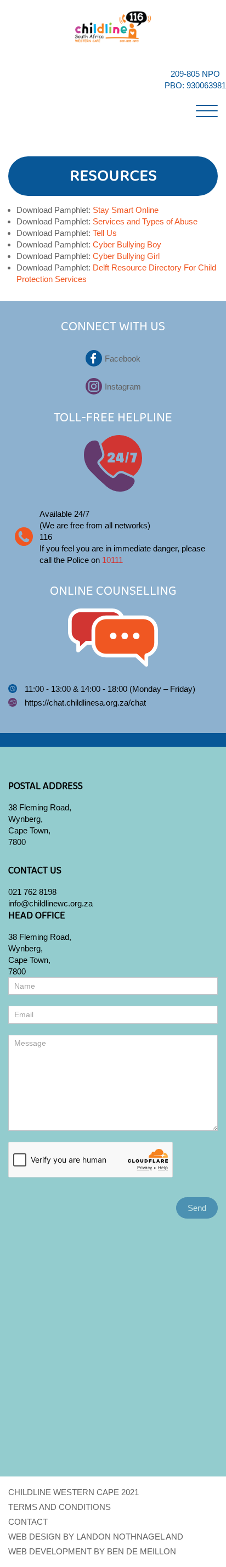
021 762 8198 (32, 892)
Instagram (123, 386)
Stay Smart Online (126, 210)
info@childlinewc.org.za (50, 903)
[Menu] (207, 108)
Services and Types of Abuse (145, 221)
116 (45, 537)
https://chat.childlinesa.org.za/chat (85, 702)
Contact (28, 1521)
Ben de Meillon (141, 1551)
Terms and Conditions (59, 1507)
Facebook (122, 358)
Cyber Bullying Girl (126, 256)
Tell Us (105, 233)
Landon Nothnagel (120, 1536)
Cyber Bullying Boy (127, 244)
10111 (112, 560)
